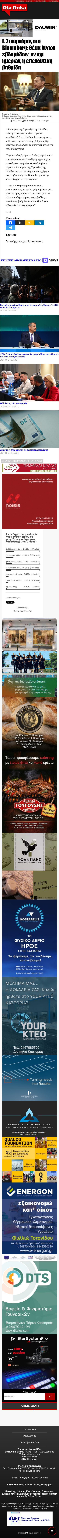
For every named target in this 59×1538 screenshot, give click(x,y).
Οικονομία (45, 121)
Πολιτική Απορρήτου (30, 1442)
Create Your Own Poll (22, 611)
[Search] (50, 1396)
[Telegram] (10, 227)
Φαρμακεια (19, 1)
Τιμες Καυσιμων (40, 1)
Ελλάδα (36, 121)
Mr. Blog (27, 121)
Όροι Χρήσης (29, 1436)
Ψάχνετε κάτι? (29, 1392)
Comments (23, 608)
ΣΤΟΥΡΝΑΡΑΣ (35, 461)
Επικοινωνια (53, 1)
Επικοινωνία (29, 1429)
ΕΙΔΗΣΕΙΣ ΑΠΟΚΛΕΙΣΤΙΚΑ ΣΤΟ (21, 260)
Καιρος (29, 1)
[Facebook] (10, 222)
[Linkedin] (39, 222)
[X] (20, 222)
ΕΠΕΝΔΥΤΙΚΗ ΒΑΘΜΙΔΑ (14, 461)
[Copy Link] (29, 222)
